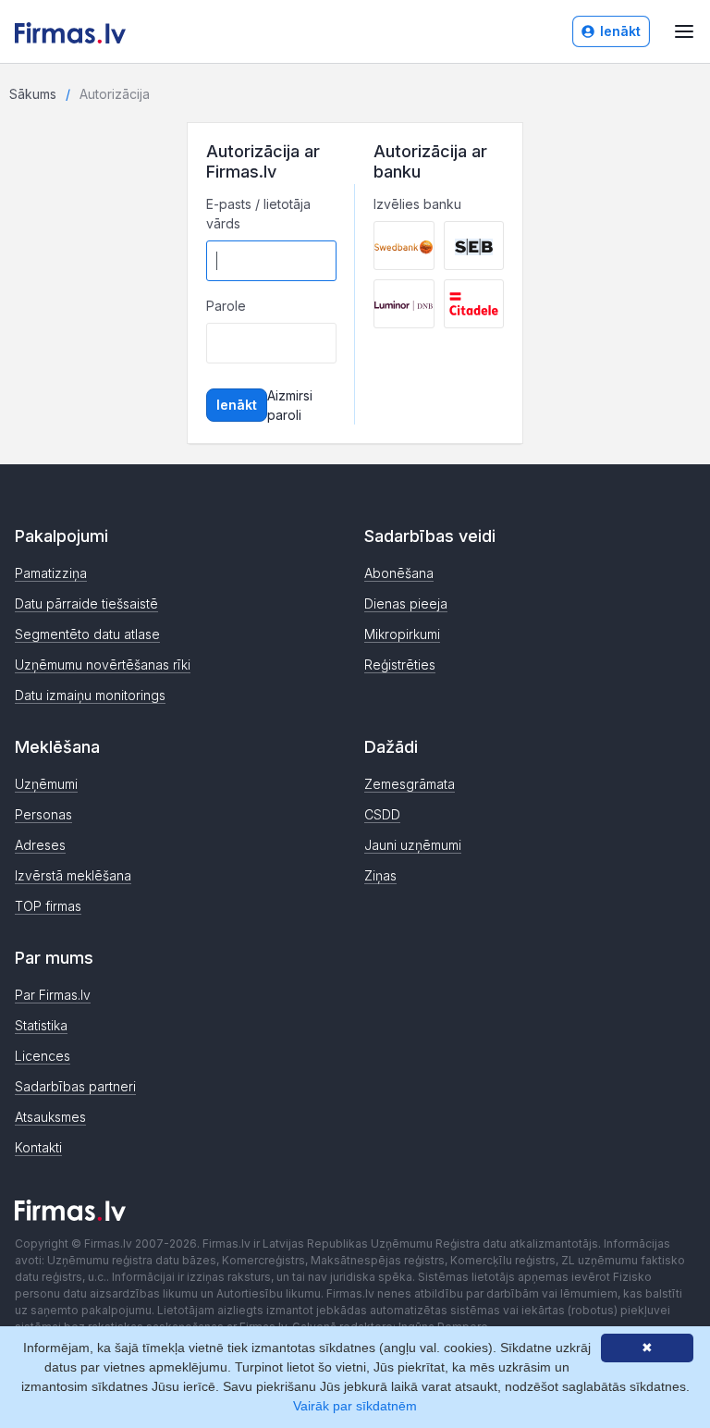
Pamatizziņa (51, 573)
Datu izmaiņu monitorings (90, 695)
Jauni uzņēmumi (412, 845)
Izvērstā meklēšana (73, 875)
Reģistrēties (399, 664)
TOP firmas (48, 906)
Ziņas (380, 875)
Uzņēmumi (46, 784)
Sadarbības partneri (75, 1086)
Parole (226, 306)
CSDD (382, 814)
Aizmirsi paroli (289, 405)
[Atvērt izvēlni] (684, 31)
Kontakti (38, 1147)
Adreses (40, 845)
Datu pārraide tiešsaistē (86, 603)
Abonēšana (399, 573)
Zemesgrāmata (409, 784)
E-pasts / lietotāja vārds (258, 213)
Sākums (32, 94)
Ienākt (620, 31)
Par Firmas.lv (53, 995)
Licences (42, 1056)
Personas (43, 814)
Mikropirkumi (402, 634)
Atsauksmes (50, 1117)
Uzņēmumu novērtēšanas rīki (102, 664)
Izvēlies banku (417, 204)
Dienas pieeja (405, 603)
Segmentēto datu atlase (87, 634)
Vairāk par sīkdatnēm (355, 1405)
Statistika (41, 1025)
